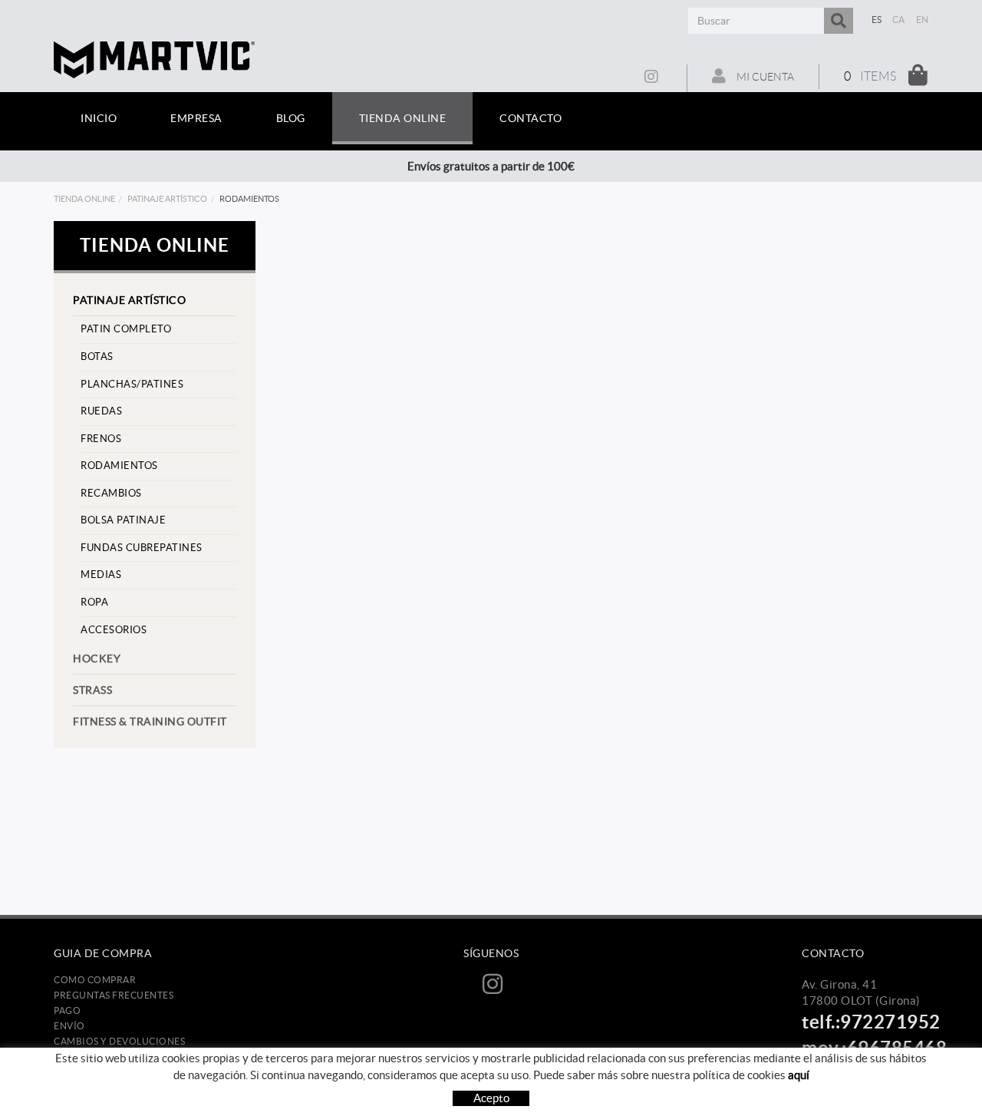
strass (92, 690)
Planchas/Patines (132, 384)
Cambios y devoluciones (119, 1041)
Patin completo (126, 329)
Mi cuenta (764, 77)
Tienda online (84, 198)
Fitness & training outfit (150, 721)
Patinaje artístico (167, 198)
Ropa (94, 602)
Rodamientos (119, 465)
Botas (97, 356)
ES (877, 20)
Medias (101, 574)
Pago (67, 1010)
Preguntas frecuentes (113, 995)
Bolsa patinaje (123, 520)
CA (898, 20)
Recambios (111, 493)
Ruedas (101, 411)
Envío (69, 1026)
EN (922, 20)
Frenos (101, 438)
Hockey (96, 658)
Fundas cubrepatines (142, 547)
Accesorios (114, 630)
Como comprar (95, 980)
